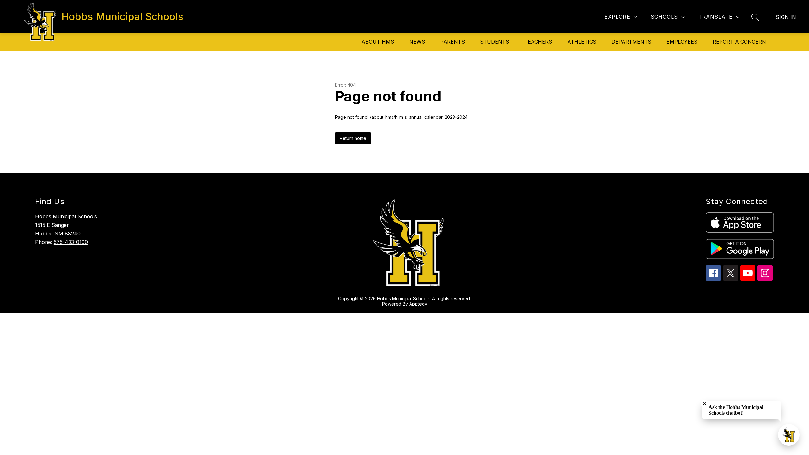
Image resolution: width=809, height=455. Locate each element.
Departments (631, 42)
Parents (452, 42)
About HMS (378, 42)
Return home (353, 138)
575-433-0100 (71, 242)
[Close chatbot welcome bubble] (705, 404)
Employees (681, 42)
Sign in (786, 17)
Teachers (538, 42)
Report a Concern (739, 42)
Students (494, 42)
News (417, 42)
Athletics (581, 42)
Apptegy (418, 303)
